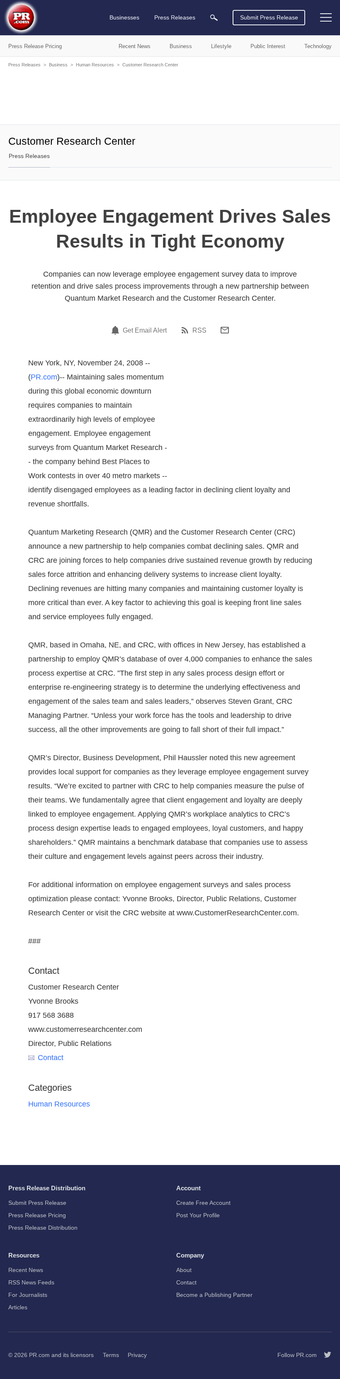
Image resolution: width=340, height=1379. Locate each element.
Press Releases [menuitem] (174, 17)
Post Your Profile (198, 1215)
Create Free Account (203, 1202)
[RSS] (186, 330)
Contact (50, 1057)
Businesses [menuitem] (124, 17)
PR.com (44, 377)
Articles (17, 1307)
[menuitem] (214, 17)
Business (58, 64)
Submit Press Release (269, 17)
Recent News (25, 1270)
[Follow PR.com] (324, 1355)
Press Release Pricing (37, 1215)
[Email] (225, 330)
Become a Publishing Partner (214, 1294)
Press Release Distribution (43, 1227)
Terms (111, 1355)
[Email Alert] (116, 330)
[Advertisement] (170, 95)
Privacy (137, 1355)
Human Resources (95, 64)
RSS (199, 330)
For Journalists (27, 1294)
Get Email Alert (145, 330)
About (184, 1270)
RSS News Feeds (31, 1282)
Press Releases (24, 64)
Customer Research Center (150, 64)
